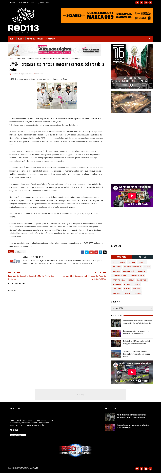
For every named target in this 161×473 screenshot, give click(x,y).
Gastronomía (128, 271)
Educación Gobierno (132, 267)
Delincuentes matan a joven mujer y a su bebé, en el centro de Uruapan (136, 332)
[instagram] (146, 2)
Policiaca (128, 284)
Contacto (51, 38)
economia (116, 293)
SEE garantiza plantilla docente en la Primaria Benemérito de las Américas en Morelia (136, 353)
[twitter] (137, 2)
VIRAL (37, 468)
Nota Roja (117, 284)
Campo (122, 262)
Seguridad (117, 289)
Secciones (121, 257)
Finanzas (116, 271)
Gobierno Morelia (137, 275)
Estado (147, 267)
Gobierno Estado (119, 275)
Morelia (131, 280)
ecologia (136, 289)
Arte (114, 262)
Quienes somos (44, 2)
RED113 (21, 38)
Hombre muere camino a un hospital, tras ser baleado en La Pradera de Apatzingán (31, 416)
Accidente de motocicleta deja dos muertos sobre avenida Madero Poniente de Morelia (137, 321)
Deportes (141, 262)
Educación (21, 58)
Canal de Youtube (26, 2)
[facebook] (141, 2)
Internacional (119, 280)
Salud (137, 284)
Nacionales (142, 280)
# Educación (20, 252)
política (127, 293)
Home (12, 2)
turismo (136, 293)
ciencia (127, 289)
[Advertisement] (132, 131)
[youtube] (150, 2)
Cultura (131, 262)
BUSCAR (142, 257)
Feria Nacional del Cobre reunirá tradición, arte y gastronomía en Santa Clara (137, 342)
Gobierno (141, 271)
